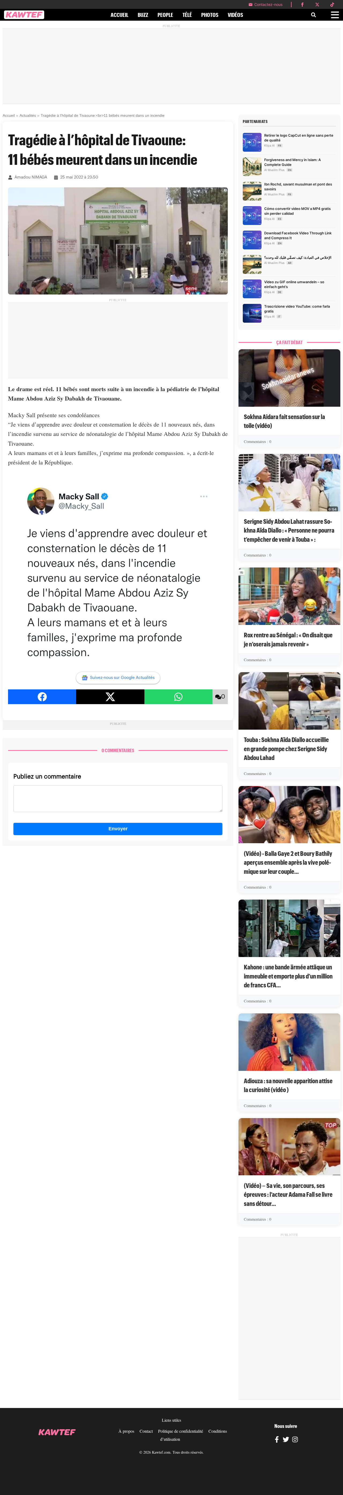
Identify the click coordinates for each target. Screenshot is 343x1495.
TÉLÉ (187, 15)
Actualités (28, 115)
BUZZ (143, 15)
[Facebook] (277, 1440)
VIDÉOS (235, 15)
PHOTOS (209, 15)
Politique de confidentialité (180, 1431)
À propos (126, 1431)
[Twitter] (286, 1440)
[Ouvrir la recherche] (314, 15)
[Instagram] (295, 1440)
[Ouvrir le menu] (335, 15)
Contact (146, 1431)
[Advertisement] (171, 66)
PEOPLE (165, 15)
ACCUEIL (119, 15)
